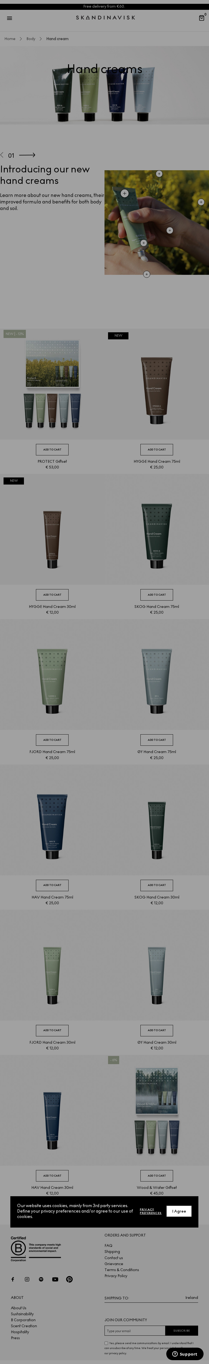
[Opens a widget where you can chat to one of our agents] (185, 1354)
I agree (179, 1211)
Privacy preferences (151, 1211)
